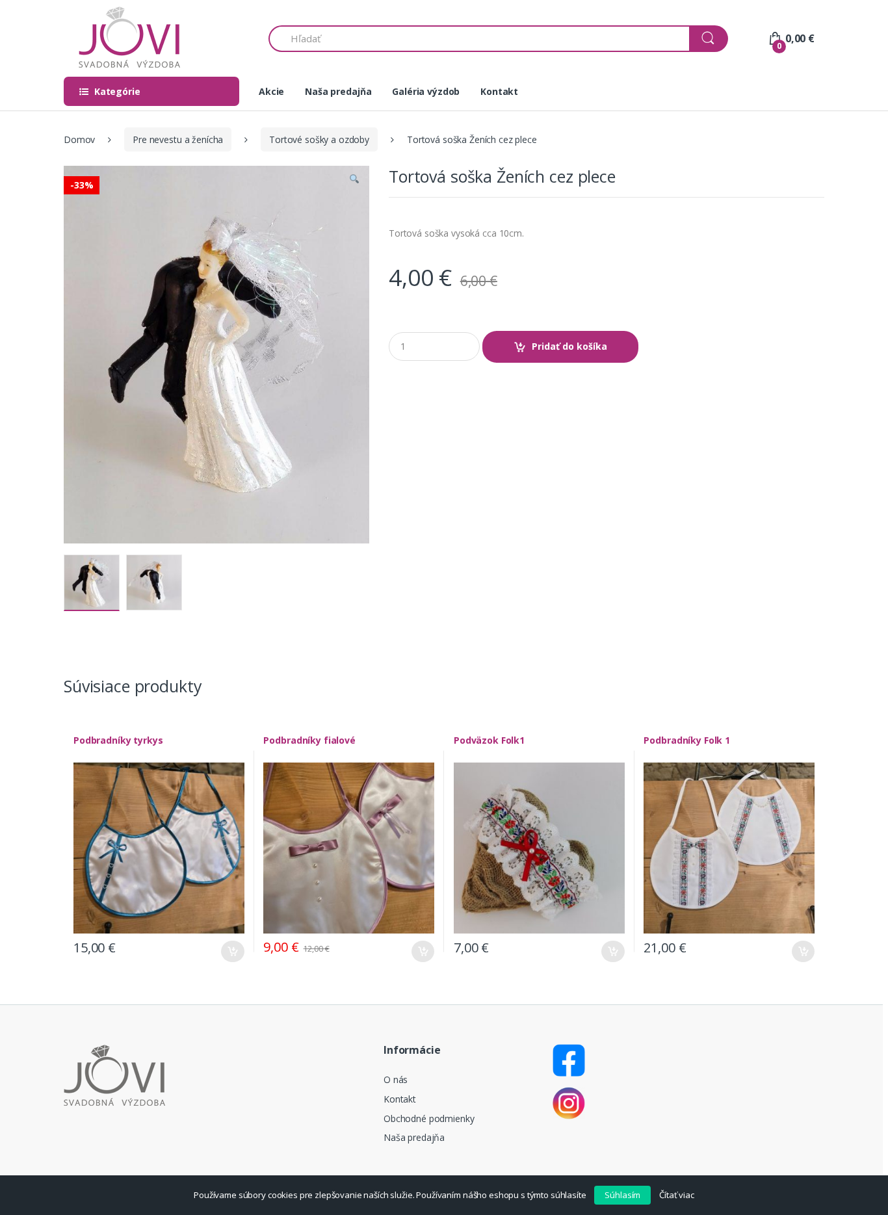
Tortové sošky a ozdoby (319, 139)
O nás (396, 1079)
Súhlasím (622, 1195)
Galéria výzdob (426, 91)
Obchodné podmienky (429, 1118)
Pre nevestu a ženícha (178, 139)
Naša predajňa (338, 91)
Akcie (271, 91)
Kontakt (499, 91)
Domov (79, 139)
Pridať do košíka (569, 346)
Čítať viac (676, 1195)
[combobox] (479, 38)
